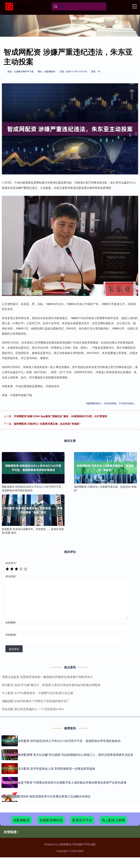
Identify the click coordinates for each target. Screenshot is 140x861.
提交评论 (14, 649)
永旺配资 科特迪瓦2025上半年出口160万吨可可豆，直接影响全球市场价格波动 (69, 741)
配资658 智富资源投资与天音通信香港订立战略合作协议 (54, 796)
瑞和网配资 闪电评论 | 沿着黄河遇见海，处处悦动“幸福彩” (47, 423)
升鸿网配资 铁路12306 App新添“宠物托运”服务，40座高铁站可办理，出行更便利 (60, 416)
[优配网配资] (20, 6)
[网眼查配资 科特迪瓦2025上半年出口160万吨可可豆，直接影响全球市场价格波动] (33, 467)
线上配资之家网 (113, 820)
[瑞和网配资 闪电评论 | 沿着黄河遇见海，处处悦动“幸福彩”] (105, 467)
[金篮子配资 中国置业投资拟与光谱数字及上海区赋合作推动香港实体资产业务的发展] (9, 782)
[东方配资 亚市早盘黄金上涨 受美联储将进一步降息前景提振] (9, 768)
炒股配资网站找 (51, 820)
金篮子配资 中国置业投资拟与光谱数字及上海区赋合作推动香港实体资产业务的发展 (72, 782)
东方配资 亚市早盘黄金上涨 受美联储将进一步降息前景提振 (56, 768)
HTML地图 (89, 844)
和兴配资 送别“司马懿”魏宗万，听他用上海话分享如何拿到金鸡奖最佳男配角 (51, 685)
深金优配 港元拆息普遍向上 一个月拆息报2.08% (33, 709)
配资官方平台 (82, 820)
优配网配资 (21, 820)
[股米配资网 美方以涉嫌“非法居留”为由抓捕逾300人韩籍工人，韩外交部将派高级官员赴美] (9, 754)
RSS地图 (77, 844)
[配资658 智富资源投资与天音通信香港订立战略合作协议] (9, 796)
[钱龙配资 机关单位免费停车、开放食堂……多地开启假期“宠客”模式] (33, 510)
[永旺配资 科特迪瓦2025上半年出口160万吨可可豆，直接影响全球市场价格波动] (9, 740)
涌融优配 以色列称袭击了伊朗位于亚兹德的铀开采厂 (36, 701)
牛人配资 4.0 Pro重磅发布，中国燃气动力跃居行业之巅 (37, 693)
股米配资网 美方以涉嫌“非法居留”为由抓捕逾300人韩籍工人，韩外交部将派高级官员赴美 (75, 755)
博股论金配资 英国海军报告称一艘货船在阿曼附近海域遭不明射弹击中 (47, 677)
